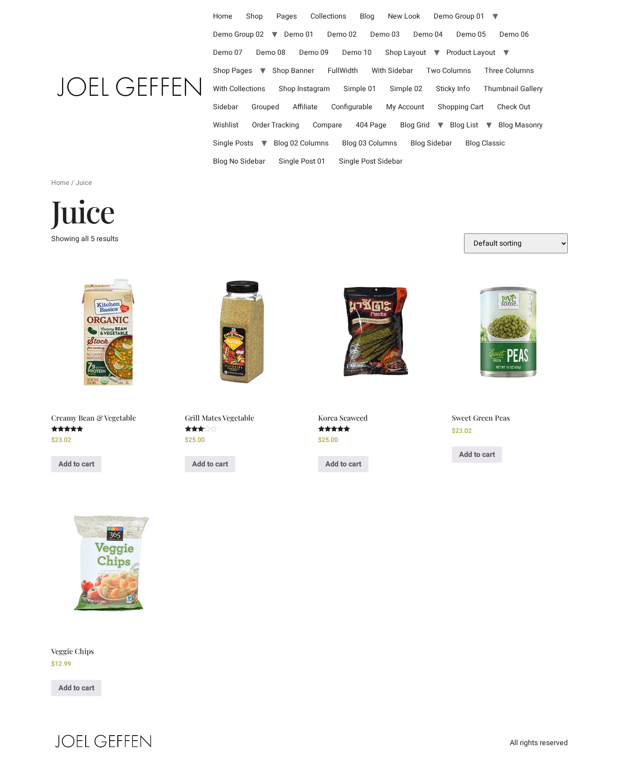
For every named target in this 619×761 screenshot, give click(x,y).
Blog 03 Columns (369, 143)
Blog (367, 16)
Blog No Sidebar (239, 161)
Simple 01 (359, 88)
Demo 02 (342, 34)
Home (222, 16)
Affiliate (305, 107)
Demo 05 (471, 34)
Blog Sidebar (431, 143)
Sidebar (225, 107)
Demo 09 (314, 52)
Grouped (265, 107)
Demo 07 (227, 52)
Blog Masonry (520, 125)
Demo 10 (357, 52)
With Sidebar (392, 70)
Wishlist (225, 125)
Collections (328, 16)
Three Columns (509, 70)
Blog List (464, 125)
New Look (404, 16)
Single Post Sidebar (370, 161)
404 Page (371, 125)
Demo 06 (514, 34)
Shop (254, 16)
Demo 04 (428, 34)
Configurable (351, 107)
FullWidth (343, 70)
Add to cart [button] (76, 464)
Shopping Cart (461, 107)
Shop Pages (232, 70)
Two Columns (448, 70)
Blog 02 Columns (301, 143)
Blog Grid (415, 125)
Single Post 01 (302, 161)
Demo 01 (299, 34)
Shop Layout (405, 52)
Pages (286, 16)
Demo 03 (385, 34)
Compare (327, 125)
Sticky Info (453, 88)
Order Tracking (275, 125)
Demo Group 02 (238, 34)
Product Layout (470, 52)
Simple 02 (406, 88)
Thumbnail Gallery (513, 88)
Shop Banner (293, 70)
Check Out (513, 107)
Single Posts (233, 143)
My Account (405, 107)
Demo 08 (270, 52)
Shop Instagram (304, 88)
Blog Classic (485, 143)
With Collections (239, 88)
